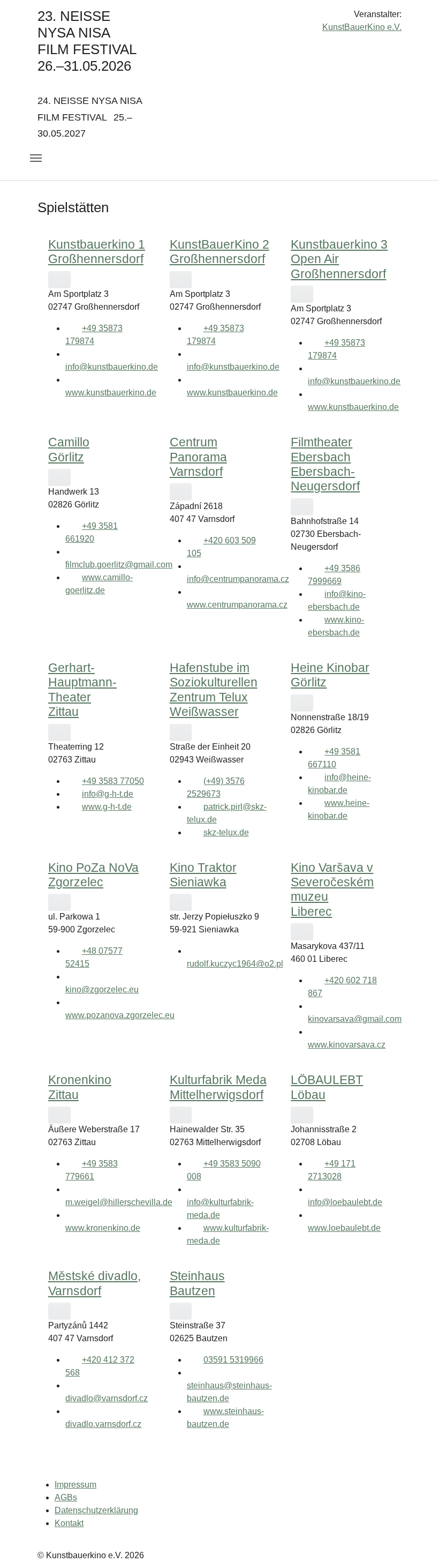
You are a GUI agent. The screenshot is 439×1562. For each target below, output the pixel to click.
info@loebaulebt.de (345, 1202)
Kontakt (69, 1523)
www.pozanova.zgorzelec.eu (120, 1015)
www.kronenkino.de (102, 1227)
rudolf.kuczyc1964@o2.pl (235, 963)
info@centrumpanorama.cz (238, 579)
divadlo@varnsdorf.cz (106, 1398)
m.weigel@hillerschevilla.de (118, 1202)
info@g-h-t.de (107, 793)
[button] (59, 279)
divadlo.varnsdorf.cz (103, 1424)
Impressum (75, 1484)
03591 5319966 (233, 1359)
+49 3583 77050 (113, 781)
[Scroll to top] (415, 1538)
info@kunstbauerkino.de (111, 366)
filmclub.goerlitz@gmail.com (118, 564)
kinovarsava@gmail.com (355, 1018)
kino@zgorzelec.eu (102, 989)
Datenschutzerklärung (96, 1510)
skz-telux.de (226, 832)
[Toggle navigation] (36, 158)
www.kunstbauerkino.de (110, 392)
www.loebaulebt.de (344, 1227)
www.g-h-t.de (107, 806)
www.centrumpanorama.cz (237, 604)
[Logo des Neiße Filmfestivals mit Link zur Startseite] (219, 18)
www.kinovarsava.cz (346, 1044)
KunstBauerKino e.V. (362, 27)
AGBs (66, 1497)
